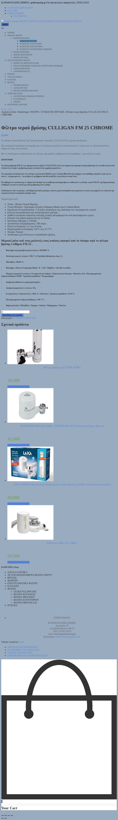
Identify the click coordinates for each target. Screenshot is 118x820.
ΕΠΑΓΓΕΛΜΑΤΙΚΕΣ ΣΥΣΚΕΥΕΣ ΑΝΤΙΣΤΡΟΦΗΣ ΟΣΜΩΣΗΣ (38, 66)
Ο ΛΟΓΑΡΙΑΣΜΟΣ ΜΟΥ (20, 7)
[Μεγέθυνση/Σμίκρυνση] (2, 815)
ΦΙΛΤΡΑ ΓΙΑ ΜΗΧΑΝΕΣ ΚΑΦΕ (26, 63)
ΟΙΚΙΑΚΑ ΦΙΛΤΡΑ (14, 35)
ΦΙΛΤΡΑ (35, 112)
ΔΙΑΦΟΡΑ (12, 580)
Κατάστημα (23, 112)
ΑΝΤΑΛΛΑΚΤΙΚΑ (14, 77)
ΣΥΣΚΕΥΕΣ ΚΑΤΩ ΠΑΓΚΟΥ (31, 46)
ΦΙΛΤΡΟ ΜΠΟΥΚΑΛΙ (25, 602)
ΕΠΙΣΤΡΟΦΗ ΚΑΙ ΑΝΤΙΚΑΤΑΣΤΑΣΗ (27, 655)
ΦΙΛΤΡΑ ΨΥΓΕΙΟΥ (21, 58)
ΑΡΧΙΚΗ (11, 33)
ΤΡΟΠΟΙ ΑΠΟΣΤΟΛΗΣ (19, 652)
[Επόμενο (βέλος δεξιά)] (5, 818)
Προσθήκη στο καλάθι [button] (18, 386)
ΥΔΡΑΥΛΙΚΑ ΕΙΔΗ (14, 93)
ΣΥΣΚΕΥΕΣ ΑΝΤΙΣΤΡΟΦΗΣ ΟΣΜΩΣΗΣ (36, 49)
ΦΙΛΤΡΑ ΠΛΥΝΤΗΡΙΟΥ (23, 55)
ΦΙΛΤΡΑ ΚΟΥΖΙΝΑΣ (22, 38)
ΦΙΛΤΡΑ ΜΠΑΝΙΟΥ (22, 52)
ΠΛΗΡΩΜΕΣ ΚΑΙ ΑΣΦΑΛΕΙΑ (23, 650)
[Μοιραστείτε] (8, 815)
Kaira (21, 642)
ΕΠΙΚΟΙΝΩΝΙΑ (15, 13)
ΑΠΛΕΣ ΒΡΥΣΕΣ (20, 88)
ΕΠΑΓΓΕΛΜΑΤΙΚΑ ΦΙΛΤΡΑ (18, 60)
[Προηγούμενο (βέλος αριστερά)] (2, 818)
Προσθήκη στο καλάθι (12, 315)
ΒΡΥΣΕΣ (10, 82)
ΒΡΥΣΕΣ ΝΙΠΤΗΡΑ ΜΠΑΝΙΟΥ (26, 91)
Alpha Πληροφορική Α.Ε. (68, 636)
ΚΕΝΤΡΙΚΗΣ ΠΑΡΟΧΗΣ (17, 105)
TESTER (17, 102)
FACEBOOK (20, 16)
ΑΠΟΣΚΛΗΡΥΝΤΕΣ (22, 69)
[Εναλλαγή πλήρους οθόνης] (5, 815)
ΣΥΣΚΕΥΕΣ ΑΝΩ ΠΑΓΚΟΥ (31, 44)
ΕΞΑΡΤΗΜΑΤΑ (20, 99)
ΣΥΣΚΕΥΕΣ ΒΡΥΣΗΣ (28, 41)
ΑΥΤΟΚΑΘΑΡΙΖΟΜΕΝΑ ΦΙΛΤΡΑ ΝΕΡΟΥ (29, 575)
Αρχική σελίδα (8, 112)
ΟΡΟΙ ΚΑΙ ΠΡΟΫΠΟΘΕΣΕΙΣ (22, 647)
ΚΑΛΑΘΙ (12, 10)
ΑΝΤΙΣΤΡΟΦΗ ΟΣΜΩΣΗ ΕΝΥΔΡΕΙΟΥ (29, 96)
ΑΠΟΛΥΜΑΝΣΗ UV (22, 71)
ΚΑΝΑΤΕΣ (11, 80)
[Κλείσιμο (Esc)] (11, 815)
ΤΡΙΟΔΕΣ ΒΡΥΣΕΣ (21, 85)
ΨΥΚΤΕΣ (11, 74)
